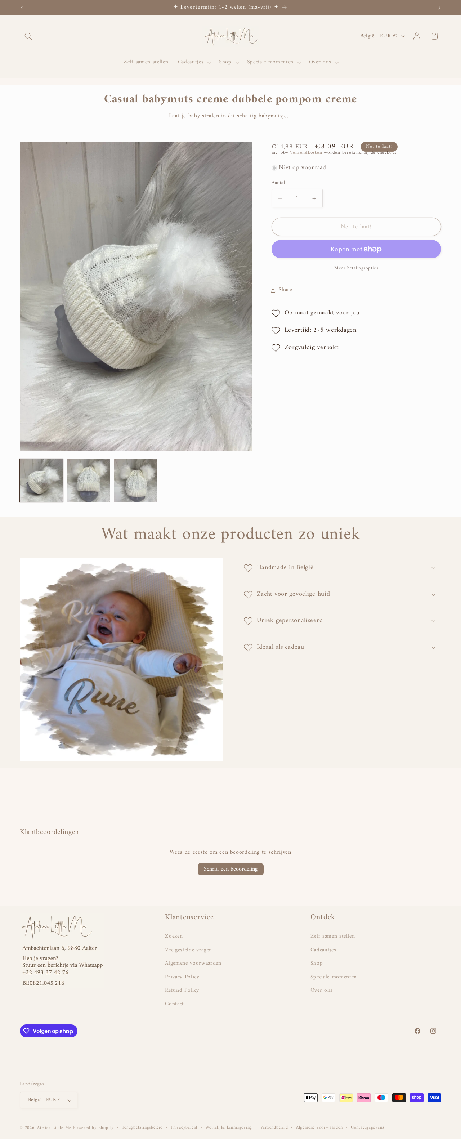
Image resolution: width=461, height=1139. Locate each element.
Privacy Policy (182, 977)
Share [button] (285, 290)
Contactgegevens (367, 1127)
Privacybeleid (184, 1127)
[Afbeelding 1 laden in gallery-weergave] (41, 480)
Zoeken (174, 936)
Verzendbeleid (274, 1127)
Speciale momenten (333, 977)
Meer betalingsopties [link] (356, 268)
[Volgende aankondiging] (439, 7)
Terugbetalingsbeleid (142, 1127)
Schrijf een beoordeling (231, 869)
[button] (28, 36)
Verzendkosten (306, 152)
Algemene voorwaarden (193, 963)
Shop (316, 963)
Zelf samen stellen (332, 936)
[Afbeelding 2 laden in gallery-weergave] (88, 480)
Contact (174, 1004)
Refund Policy (182, 990)
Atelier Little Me (54, 1128)
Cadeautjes (323, 950)
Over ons (321, 990)
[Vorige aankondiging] (22, 7)
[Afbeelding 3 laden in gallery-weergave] (135, 480)
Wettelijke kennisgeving (228, 1127)
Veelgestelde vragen (188, 950)
